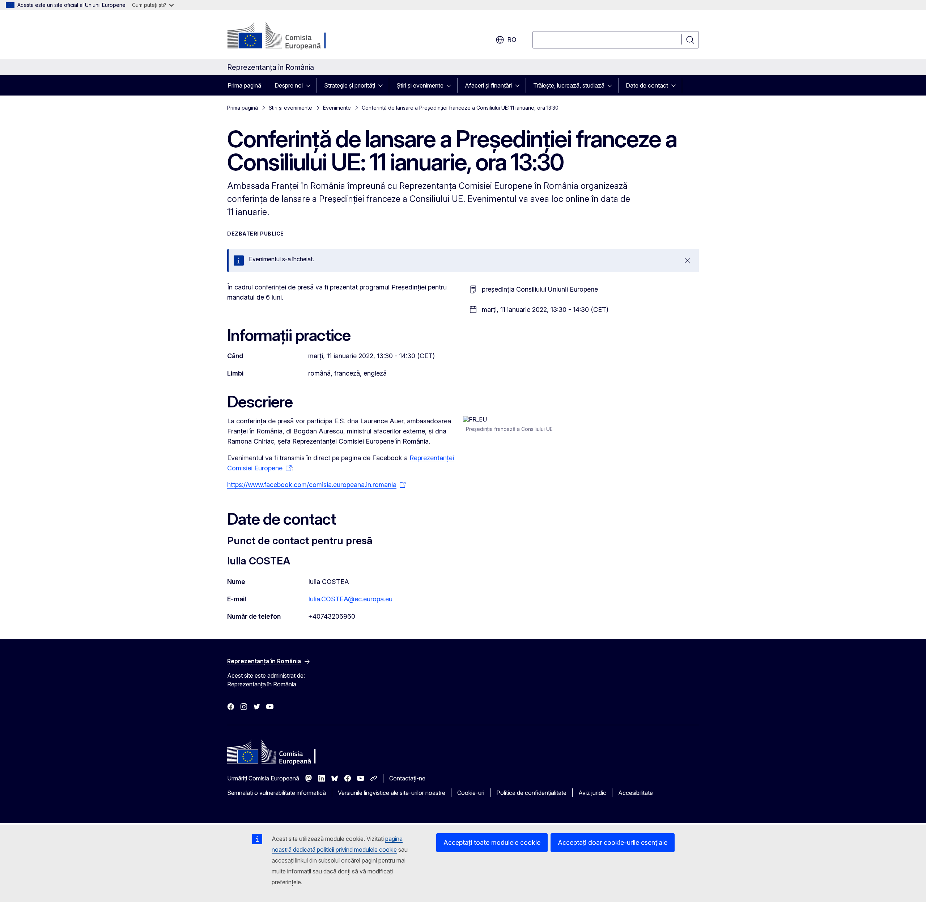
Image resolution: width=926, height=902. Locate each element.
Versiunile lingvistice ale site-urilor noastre (391, 792)
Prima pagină (244, 85)
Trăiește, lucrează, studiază (568, 85)
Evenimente (337, 108)
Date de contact (647, 85)
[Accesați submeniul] (310, 85)
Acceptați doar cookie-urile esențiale (612, 842)
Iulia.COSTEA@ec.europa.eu (350, 599)
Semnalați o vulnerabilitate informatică (276, 792)
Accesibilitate (635, 792)
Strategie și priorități (349, 85)
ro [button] (512, 39)
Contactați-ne (407, 778)
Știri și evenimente (419, 85)
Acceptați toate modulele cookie (491, 842)
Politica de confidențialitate (531, 792)
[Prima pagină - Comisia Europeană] (285, 36)
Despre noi (289, 85)
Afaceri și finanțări (488, 85)
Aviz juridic (592, 792)
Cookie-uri (470, 792)
